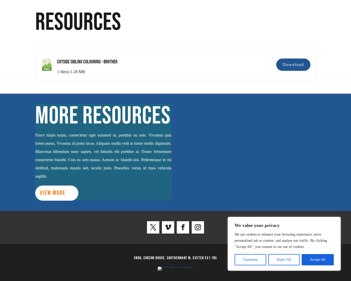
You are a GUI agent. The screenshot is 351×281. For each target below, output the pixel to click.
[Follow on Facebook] (183, 227)
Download (293, 64)
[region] (284, 244)
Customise (250, 259)
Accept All (317, 259)
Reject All (284, 259)
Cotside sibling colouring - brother (87, 62)
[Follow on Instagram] (198, 227)
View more (53, 193)
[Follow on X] (153, 227)
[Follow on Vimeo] (168, 227)
